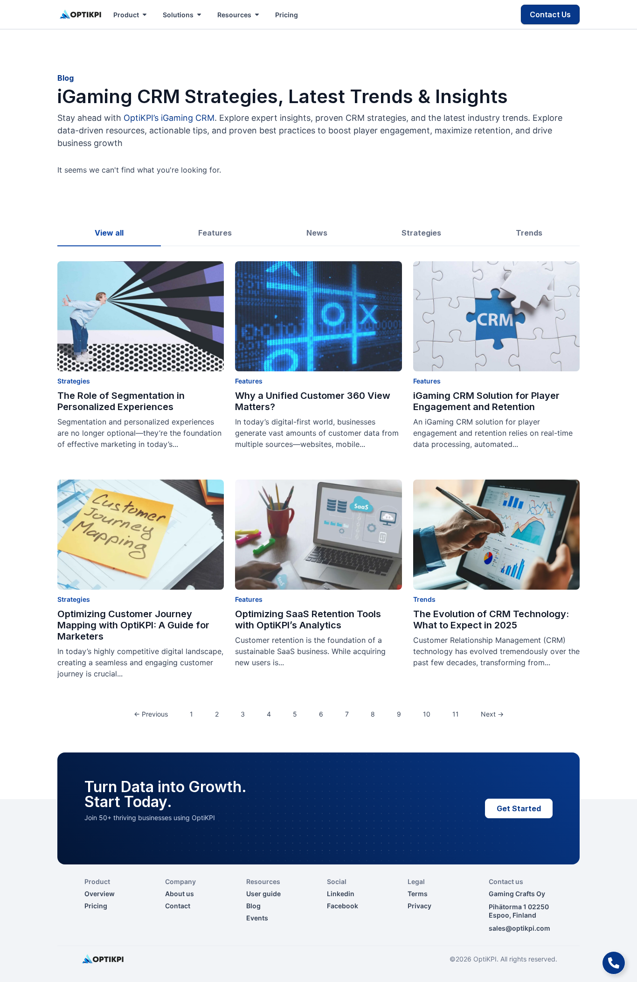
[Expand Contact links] (613, 963)
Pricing (95, 906)
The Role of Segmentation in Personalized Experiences (121, 401)
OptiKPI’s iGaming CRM (169, 118)
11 (455, 714)
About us (179, 894)
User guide (263, 894)
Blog (253, 906)
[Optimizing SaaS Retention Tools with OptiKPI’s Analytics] (318, 535)
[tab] (109, 233)
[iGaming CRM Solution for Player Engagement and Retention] (496, 316)
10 (426, 714)
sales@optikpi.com (519, 928)
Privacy (419, 906)
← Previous (151, 714)
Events (257, 918)
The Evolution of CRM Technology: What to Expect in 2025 (491, 619)
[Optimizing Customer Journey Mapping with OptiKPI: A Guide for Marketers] (140, 535)
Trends (424, 599)
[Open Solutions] (199, 15)
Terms (418, 894)
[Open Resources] (257, 15)
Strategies (73, 381)
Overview (99, 894)
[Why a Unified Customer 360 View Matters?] (318, 316)
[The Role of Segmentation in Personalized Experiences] (140, 316)
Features (249, 381)
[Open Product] (144, 15)
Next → (492, 714)
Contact (177, 906)
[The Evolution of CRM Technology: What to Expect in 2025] (496, 535)
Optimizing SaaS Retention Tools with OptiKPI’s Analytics (308, 619)
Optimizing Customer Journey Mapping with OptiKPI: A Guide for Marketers (133, 625)
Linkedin (340, 894)
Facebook (342, 906)
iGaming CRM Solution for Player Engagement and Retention (486, 401)
